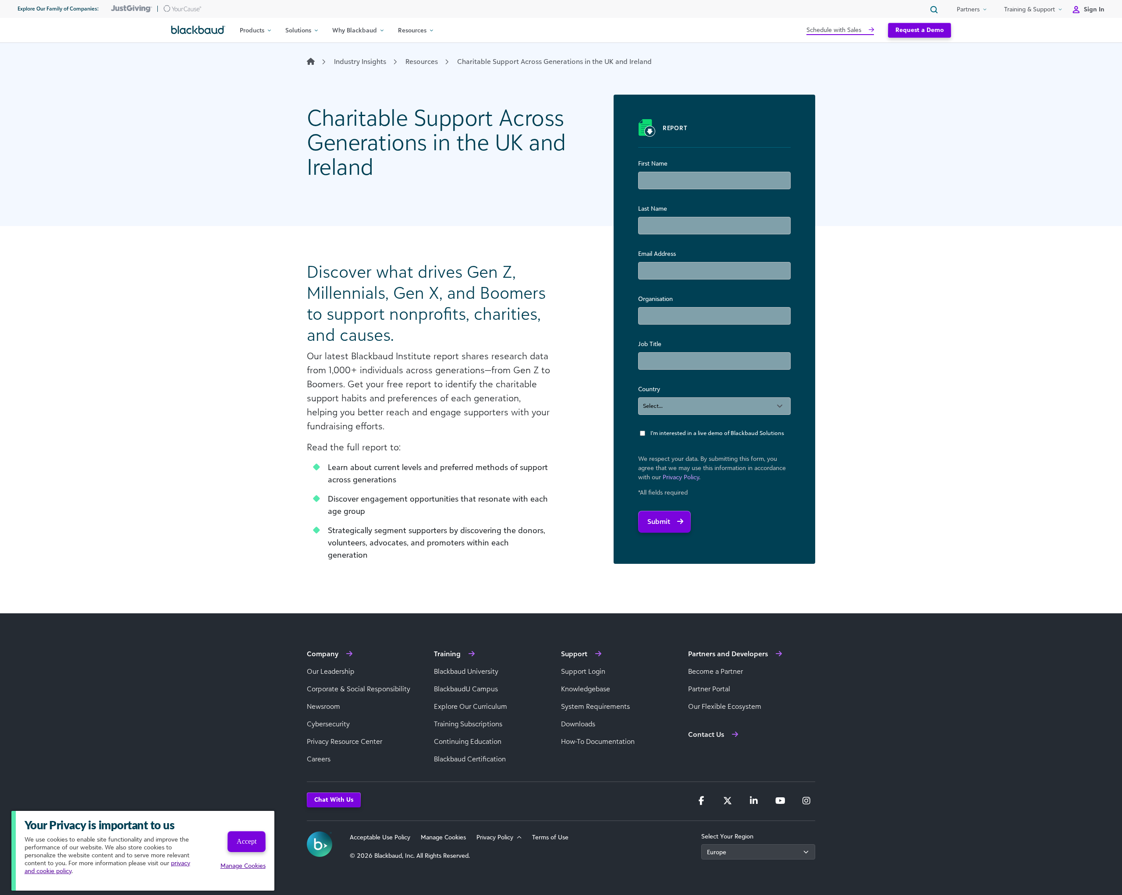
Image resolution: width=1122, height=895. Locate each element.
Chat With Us (333, 799)
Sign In (1094, 9)
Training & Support (1029, 9)
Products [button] (252, 30)
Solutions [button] (298, 30)
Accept (246, 841)
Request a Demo (919, 29)
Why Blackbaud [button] (354, 30)
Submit (658, 521)
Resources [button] (412, 30)
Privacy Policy (681, 477)
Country (649, 389)
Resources (421, 61)
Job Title (649, 343)
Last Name (652, 208)
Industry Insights (360, 61)
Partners (968, 9)
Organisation (655, 298)
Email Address (657, 253)
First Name (653, 163)
